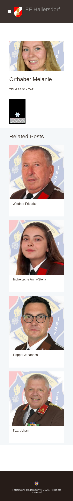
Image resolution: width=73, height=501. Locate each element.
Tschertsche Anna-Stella (29, 279)
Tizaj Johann (21, 430)
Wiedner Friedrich (25, 203)
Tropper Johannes (25, 354)
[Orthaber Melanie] (36, 56)
